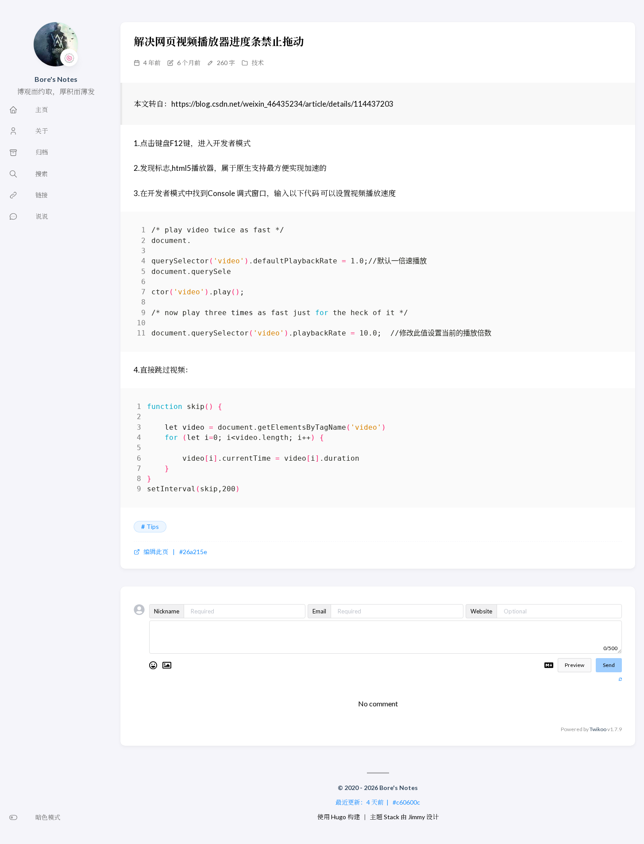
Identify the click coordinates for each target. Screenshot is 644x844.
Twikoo (598, 729)
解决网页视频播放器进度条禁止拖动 (219, 41)
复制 (608, 231)
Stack (391, 817)
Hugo (338, 817)
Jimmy (416, 817)
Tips (153, 526)
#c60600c (406, 802)
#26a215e (193, 551)
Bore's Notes (56, 79)
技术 (257, 63)
